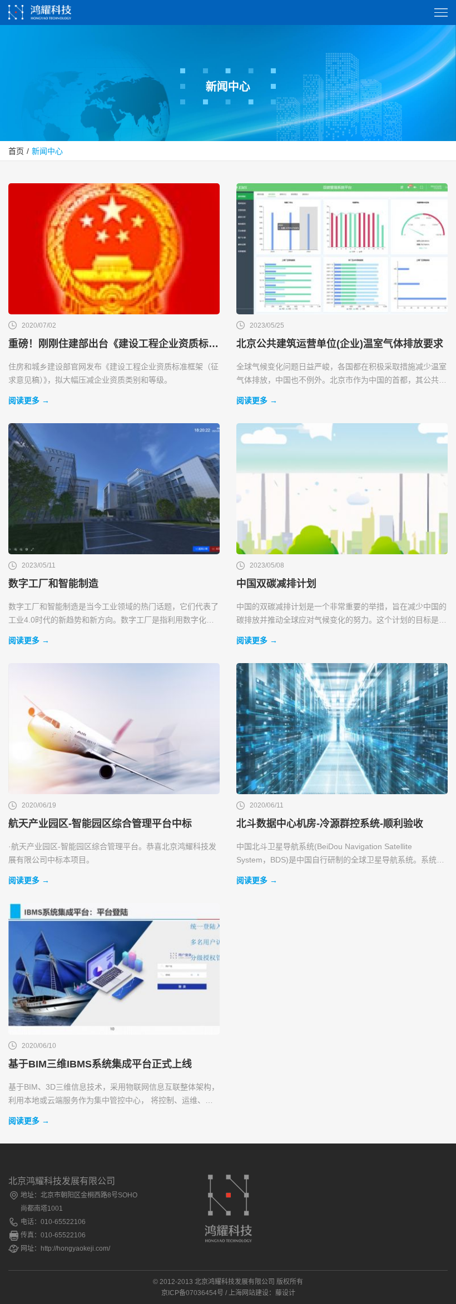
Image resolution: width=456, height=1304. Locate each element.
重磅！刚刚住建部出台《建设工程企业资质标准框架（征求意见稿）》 (114, 343)
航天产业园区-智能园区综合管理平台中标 (100, 823)
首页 (16, 151)
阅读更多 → (28, 400)
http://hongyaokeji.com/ (75, 1248)
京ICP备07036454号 (192, 1293)
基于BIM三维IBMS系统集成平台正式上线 (100, 1064)
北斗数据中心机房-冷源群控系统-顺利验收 (329, 823)
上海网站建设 (249, 1293)
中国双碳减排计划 (276, 583)
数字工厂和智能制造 (53, 583)
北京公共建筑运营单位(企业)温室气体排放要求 (339, 343)
